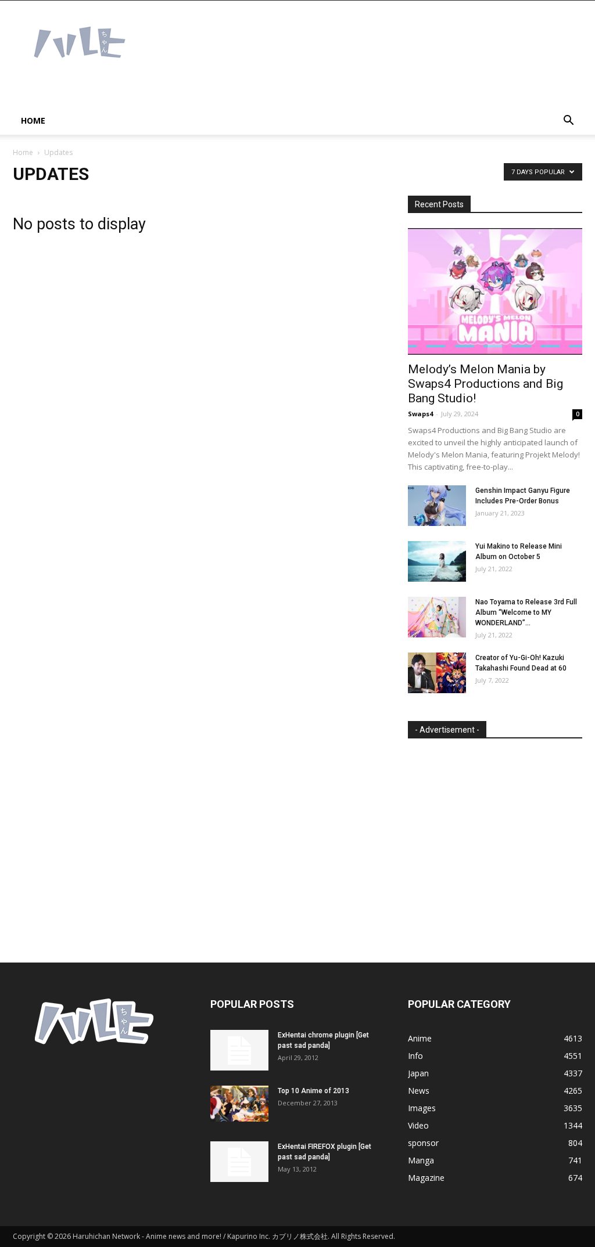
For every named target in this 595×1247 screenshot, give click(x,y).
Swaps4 (420, 413)
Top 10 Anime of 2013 (313, 1091)
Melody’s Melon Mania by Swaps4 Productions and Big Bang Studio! (485, 383)
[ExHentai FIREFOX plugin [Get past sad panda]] (239, 1161)
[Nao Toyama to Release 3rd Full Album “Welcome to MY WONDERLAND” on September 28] (437, 617)
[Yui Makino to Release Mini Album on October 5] (437, 561)
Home (33, 120)
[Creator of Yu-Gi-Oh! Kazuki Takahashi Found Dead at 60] (437, 673)
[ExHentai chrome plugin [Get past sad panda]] (239, 1050)
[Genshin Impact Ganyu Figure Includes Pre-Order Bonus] (437, 505)
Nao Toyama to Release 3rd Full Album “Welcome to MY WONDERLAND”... (526, 612)
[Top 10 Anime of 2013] (239, 1104)
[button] (568, 121)
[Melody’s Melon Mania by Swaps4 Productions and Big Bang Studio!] (495, 291)
